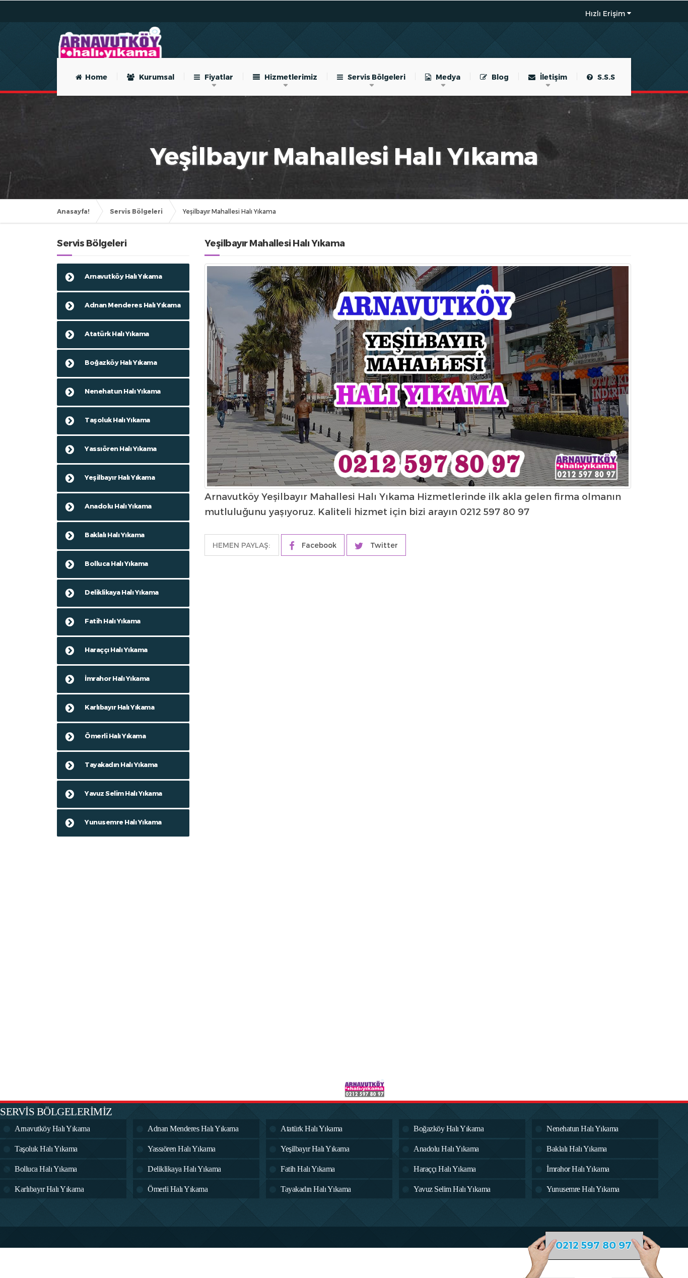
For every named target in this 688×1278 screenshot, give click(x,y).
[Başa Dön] (670, 1240)
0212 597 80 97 (594, 1245)
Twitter (383, 545)
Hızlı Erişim (605, 13)
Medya (445, 77)
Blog (498, 77)
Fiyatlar (216, 77)
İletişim (551, 77)
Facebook (318, 545)
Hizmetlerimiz (288, 77)
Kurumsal (154, 77)
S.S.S (604, 77)
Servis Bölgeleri (374, 77)
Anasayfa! (73, 211)
